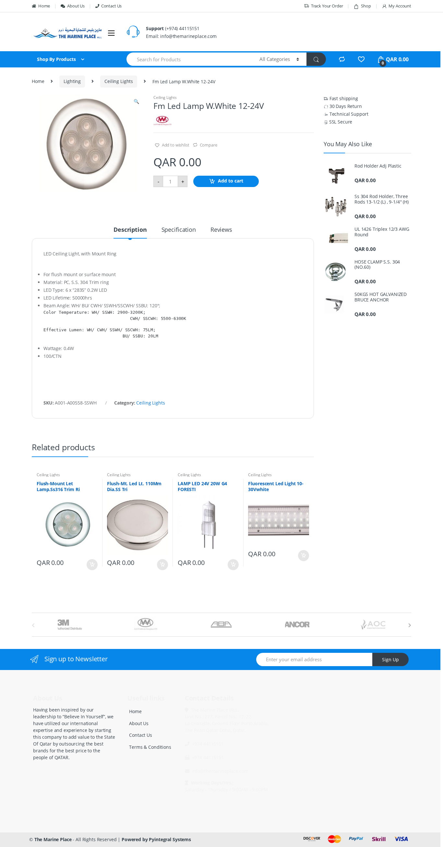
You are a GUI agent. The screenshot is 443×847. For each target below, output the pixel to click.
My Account (400, 6)
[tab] (130, 232)
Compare (208, 145)
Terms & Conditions (150, 747)
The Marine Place (53, 839)
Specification (179, 230)
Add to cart (230, 181)
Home (44, 6)
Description (130, 230)
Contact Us (111, 6)
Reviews (221, 230)
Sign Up (390, 659)
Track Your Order (327, 6)
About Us (76, 6)
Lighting (72, 81)
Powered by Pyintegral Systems (156, 839)
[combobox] (189, 59)
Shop (366, 6)
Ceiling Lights (118, 81)
